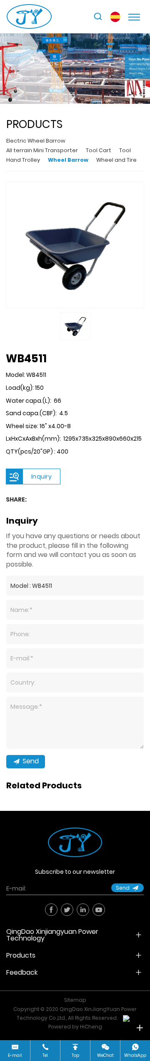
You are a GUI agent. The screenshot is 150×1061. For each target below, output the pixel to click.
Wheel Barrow (68, 159)
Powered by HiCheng (75, 1026)
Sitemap (75, 1000)
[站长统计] (126, 1018)
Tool (125, 150)
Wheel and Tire (116, 159)
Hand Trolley (23, 159)
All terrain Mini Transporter (42, 150)
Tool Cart (98, 150)
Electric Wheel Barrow (35, 140)
